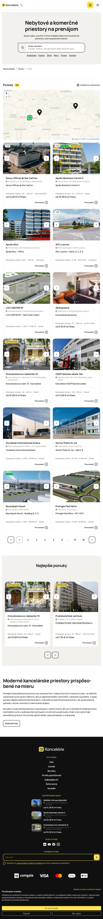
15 (75, 539)
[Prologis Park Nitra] (76, 486)
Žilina (49, 55)
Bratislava (31, 55)
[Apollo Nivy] (26, 224)
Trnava (63, 55)
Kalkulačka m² (51, 779)
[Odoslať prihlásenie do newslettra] (96, 857)
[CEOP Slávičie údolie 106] (76, 354)
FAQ (51, 762)
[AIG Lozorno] (76, 224)
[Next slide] (46, 158)
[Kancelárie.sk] (10, 5)
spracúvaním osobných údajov (29, 863)
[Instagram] (58, 844)
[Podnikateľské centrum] (75, 597)
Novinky (52, 771)
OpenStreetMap (94, 139)
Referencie (51, 784)
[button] (29, 117)
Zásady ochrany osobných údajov (87, 889)
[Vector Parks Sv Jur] (76, 423)
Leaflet (75, 139)
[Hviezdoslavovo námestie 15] (26, 354)
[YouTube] (49, 844)
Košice (41, 55)
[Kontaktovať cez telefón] (21, 5)
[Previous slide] (6, 158)
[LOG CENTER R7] (26, 288)
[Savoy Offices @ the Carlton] (26, 158)
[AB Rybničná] (76, 288)
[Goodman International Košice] (26, 423)
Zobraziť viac (11, 723)
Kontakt (52, 788)
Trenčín (72, 55)
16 (84, 539)
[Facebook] (53, 844)
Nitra (56, 55)
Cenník (51, 766)
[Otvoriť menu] (97, 5)
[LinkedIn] (44, 844)
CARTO (83, 139)
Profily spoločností (51, 775)
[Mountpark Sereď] (26, 486)
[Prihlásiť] (90, 5)
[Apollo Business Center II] (76, 158)
